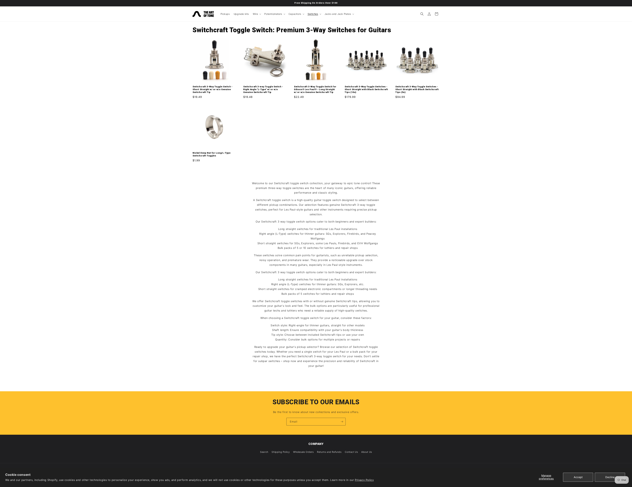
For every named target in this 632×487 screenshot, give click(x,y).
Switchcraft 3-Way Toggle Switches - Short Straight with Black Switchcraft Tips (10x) (366, 89)
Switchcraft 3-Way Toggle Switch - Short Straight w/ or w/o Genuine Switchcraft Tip (213, 89)
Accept (578, 477)
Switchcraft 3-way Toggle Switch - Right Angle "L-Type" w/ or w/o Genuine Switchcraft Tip (263, 89)
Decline (610, 477)
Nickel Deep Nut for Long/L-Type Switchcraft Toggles (212, 154)
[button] (256, 14)
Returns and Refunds (329, 451)
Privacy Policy (364, 480)
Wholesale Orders (303, 451)
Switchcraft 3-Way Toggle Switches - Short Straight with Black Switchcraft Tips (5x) (417, 89)
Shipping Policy (281, 451)
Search (264, 451)
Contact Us (351, 451)
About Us (366, 451)
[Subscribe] (341, 421)
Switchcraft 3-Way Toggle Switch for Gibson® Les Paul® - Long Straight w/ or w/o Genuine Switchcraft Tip (315, 89)
